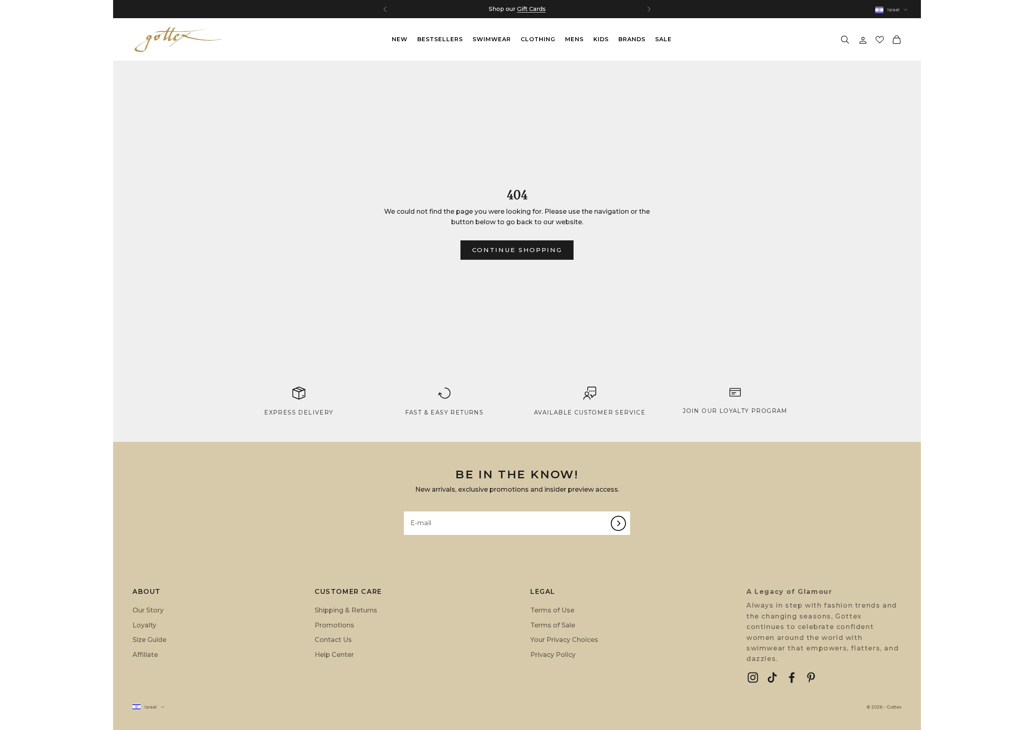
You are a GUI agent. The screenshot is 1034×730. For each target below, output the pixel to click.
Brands (631, 39)
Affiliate (145, 654)
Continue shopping (517, 250)
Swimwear (492, 39)
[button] (880, 40)
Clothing (538, 39)
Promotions (334, 625)
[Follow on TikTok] (772, 677)
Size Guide (149, 640)
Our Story (148, 610)
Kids (601, 39)
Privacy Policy (553, 654)
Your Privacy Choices (564, 640)
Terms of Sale (552, 625)
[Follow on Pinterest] (811, 677)
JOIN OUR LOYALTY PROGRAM (735, 410)
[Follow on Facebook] (791, 677)
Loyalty (144, 625)
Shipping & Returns (346, 610)
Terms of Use (552, 610)
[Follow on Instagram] (752, 677)
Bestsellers (440, 39)
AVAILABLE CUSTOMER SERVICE (589, 412)
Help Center (334, 654)
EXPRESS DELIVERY (298, 412)
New (400, 39)
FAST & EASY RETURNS (444, 412)
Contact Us (333, 640)
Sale (663, 39)
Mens (574, 39)
